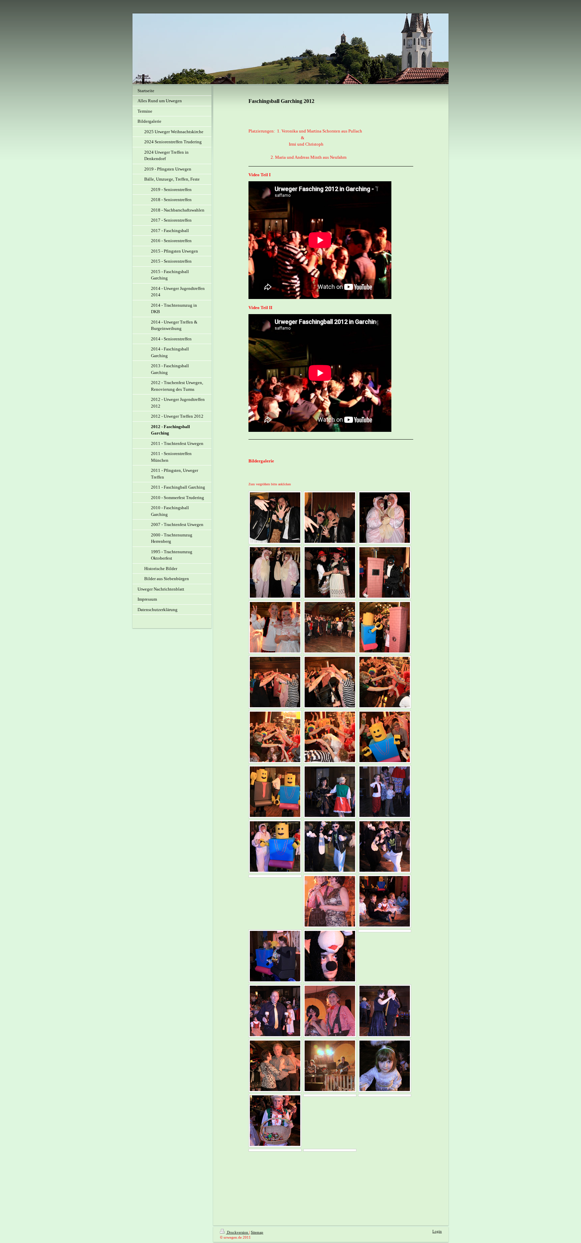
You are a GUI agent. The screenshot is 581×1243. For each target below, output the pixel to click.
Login (437, 1231)
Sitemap (257, 1232)
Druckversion (237, 1232)
